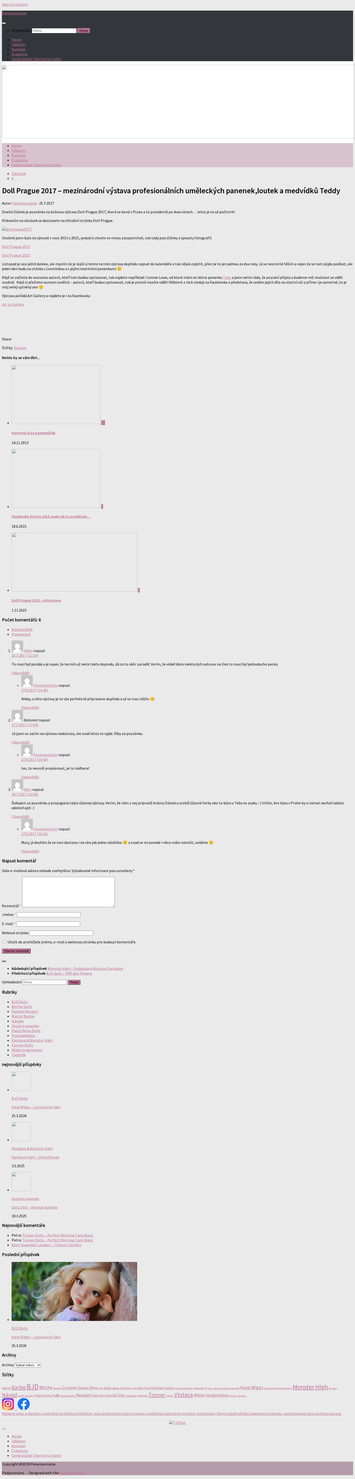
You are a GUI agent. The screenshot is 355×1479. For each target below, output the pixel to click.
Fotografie (198, 1388)
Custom (69, 1387)
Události (19, 44)
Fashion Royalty (25, 1011)
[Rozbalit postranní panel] (4, 961)
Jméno (9, 914)
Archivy (8, 1364)
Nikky (28, 650)
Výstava (20, 347)
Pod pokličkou (23, 1035)
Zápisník (19, 173)
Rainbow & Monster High (32, 1040)
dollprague (111, 1388)
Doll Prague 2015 (16, 255)
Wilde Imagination (27, 1049)
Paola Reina (43, 1395)
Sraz (121, 1395)
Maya (289, 1388)
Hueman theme (72, 1472)
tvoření (170, 1395)
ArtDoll (6, 1388)
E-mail (8, 923)
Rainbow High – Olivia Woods (35, 1157)
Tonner (157, 1394)
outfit (21, 1395)
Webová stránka (15, 932)
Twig (227, 277)
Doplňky (125, 1388)
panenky (29, 1395)
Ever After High (141, 1388)
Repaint (83, 1395)
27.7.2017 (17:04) (25, 724)
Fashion (169, 1388)
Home (17, 39)
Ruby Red (99, 1395)
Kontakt (19, 49)
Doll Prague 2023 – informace (36, 600)
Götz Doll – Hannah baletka (34, 1207)
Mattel (282, 1388)
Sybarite (142, 1395)
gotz (210, 1388)
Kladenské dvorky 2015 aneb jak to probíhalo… (51, 516)
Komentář (11, 905)
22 (103, 422)
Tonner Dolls (22, 1045)
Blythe (46, 1387)
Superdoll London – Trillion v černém (51, 1244)
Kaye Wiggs (251, 1387)
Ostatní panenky (25, 1025)
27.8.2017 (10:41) (34, 833)
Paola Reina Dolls (26, 1030)
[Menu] (4, 23)
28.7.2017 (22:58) (25, 794)
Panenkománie (14, 13)
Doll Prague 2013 (16, 246)
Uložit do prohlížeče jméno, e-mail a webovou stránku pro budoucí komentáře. (71, 941)
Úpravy (233, 1395)
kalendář (235, 1388)
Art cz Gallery (13, 304)
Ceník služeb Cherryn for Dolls (36, 58)
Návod (9, 1394)
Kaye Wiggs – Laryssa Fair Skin (36, 1107)
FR (206, 1388)
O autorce (20, 54)
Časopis (242, 1395)
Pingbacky (21, 634)
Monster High (310, 1387)
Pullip (56, 1395)
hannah (217, 1388)
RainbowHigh (68, 1395)
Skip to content (15, 4)
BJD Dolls (20, 1001)
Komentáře (22, 629)
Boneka (57, 1388)
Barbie (19, 1387)
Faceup (157, 1387)
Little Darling (271, 1388)
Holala (225, 1388)
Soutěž (111, 1395)
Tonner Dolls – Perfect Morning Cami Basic (57, 1235)
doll (101, 1388)
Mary (28, 789)
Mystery (333, 1388)
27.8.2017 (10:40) (34, 690)
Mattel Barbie (23, 1016)
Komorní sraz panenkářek (33, 432)
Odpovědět (21, 672)
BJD (33, 1386)
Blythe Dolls (22, 1006)
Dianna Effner (88, 1388)
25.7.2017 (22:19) (25, 655)
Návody (18, 1021)
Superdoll (131, 1395)
